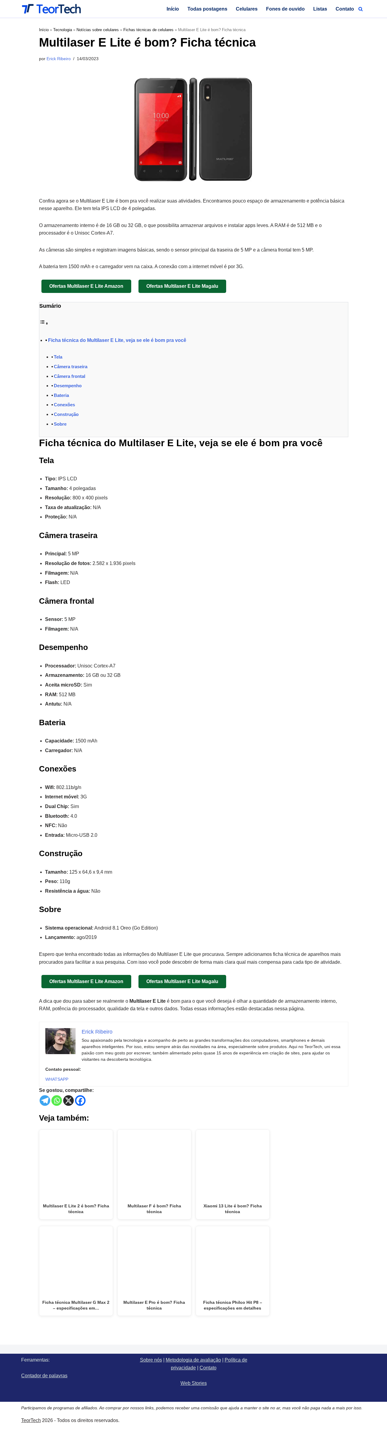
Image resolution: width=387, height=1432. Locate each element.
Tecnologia (62, 30)
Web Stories (193, 1383)
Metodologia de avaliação (193, 1359)
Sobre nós (151, 1359)
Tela (58, 356)
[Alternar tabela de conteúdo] (43, 323)
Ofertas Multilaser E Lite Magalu (182, 286)
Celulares (247, 8)
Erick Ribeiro (59, 58)
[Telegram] (45, 1100)
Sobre (60, 424)
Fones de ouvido (285, 8)
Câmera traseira (70, 366)
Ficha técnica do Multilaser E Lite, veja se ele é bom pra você (117, 340)
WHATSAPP (56, 1079)
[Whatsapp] (56, 1100)
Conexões (64, 404)
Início (173, 8)
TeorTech (31, 1420)
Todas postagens (207, 8)
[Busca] (360, 9)
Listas (320, 8)
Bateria (61, 395)
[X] (68, 1100)
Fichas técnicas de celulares (148, 30)
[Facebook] (80, 1100)
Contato (345, 8)
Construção (66, 414)
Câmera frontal (69, 376)
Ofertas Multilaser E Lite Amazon (86, 286)
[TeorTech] (51, 9)
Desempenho (68, 385)
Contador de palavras (44, 1375)
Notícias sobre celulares (97, 30)
